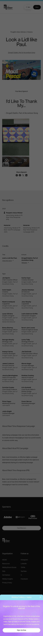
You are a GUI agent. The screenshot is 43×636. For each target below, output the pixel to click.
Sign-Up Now (21, 630)
